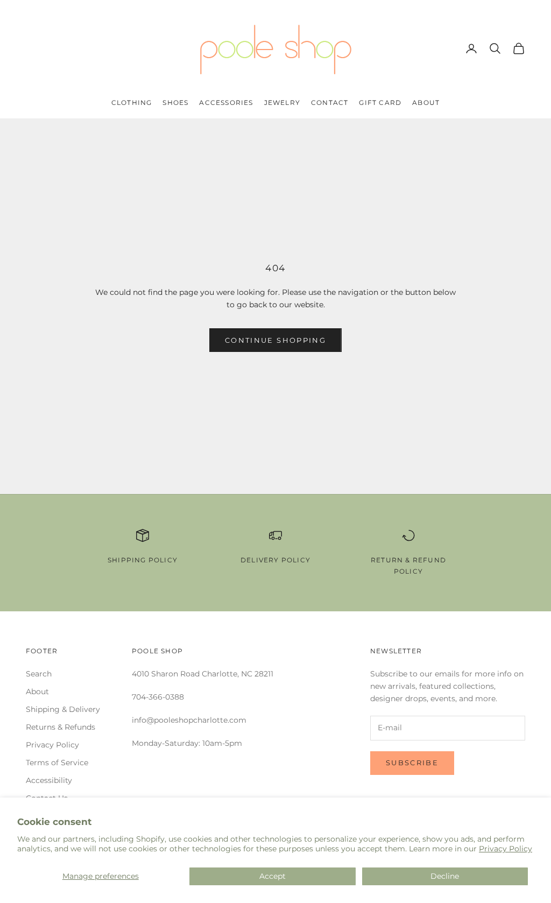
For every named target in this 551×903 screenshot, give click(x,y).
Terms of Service (57, 762)
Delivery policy (275, 560)
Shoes (175, 102)
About (426, 102)
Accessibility (49, 780)
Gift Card (380, 102)
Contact (329, 102)
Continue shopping (275, 340)
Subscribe (412, 762)
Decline (444, 876)
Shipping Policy (143, 560)
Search (39, 674)
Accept (272, 876)
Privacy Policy (505, 848)
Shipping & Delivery (63, 709)
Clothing (131, 102)
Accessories (226, 102)
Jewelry (282, 102)
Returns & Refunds (60, 727)
